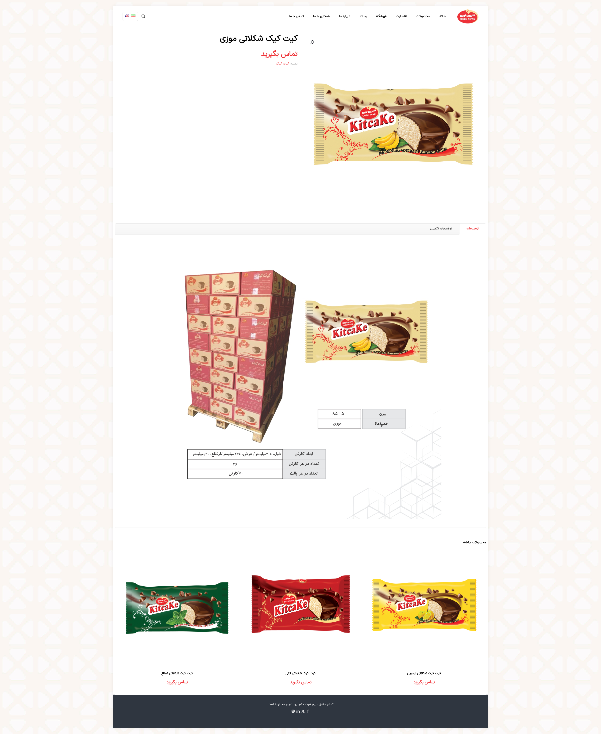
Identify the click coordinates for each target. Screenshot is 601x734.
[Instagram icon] (293, 711)
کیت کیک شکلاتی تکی (300, 673)
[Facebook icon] (308, 711)
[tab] (472, 229)
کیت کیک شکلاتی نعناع (177, 673)
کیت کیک (282, 63)
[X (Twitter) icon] (303, 711)
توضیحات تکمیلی (441, 228)
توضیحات (472, 228)
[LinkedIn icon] (298, 711)
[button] (311, 42)
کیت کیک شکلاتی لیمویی (424, 673)
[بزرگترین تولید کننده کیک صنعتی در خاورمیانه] (467, 16)
